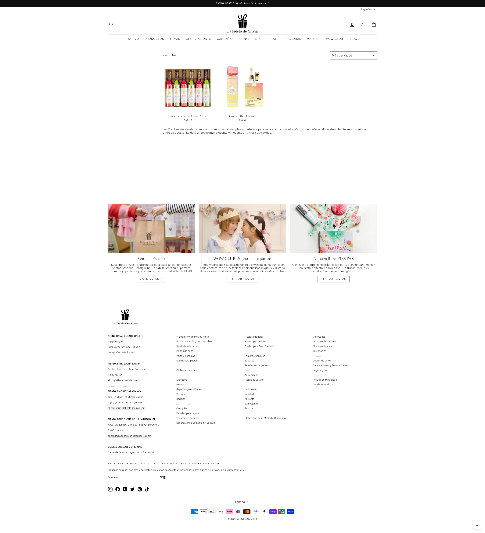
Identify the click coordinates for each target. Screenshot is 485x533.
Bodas (248, 370)
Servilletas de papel (187, 346)
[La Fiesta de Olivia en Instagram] (110, 489)
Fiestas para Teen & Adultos (260, 346)
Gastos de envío (322, 360)
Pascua (249, 408)
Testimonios (319, 351)
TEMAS (175, 38)
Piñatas (180, 384)
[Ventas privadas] (151, 228)
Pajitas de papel (185, 351)
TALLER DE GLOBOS (286, 38)
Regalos (180, 399)
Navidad (249, 394)
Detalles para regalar (188, 413)
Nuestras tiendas (322, 346)
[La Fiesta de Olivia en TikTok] (147, 489)
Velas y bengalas (185, 356)
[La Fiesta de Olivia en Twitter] (132, 489)
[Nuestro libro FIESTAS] (333, 228)
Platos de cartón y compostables (194, 341)
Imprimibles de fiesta (188, 418)
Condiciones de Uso (324, 384)
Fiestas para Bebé (255, 341)
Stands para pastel (186, 360)
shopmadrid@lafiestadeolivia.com (127, 408)
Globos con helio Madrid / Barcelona (265, 418)
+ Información (333, 278)
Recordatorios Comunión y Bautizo (195, 423)
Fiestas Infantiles (254, 336)
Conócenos (319, 336)
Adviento (249, 399)
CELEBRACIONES (198, 38)
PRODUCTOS (154, 38)
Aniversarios (251, 375)
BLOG (353, 38)
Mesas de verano (254, 380)
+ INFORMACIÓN (242, 278)
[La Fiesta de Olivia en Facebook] (117, 489)
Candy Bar (182, 408)
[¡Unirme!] (162, 478)
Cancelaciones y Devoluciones (330, 365)
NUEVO (133, 38)
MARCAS (313, 38)
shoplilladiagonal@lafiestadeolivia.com (129, 436)
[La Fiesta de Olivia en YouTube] (125, 489)
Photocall (181, 394)
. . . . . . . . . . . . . (183, 365)
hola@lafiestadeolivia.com (122, 352)
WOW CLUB (334, 38)
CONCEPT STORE (252, 38)
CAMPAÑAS (225, 38)
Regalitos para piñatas (188, 389)
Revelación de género (257, 365)
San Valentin (251, 403)
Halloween (251, 389)
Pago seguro (320, 370)
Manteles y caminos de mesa (192, 336)
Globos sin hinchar (186, 370)
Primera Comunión (255, 356)
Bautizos (249, 360)
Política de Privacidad (325, 380)
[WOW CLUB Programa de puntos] (242, 228)
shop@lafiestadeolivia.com (123, 380)
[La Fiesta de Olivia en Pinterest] (140, 489)
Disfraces (181, 380)
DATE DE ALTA (151, 278)
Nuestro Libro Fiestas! (325, 341)
